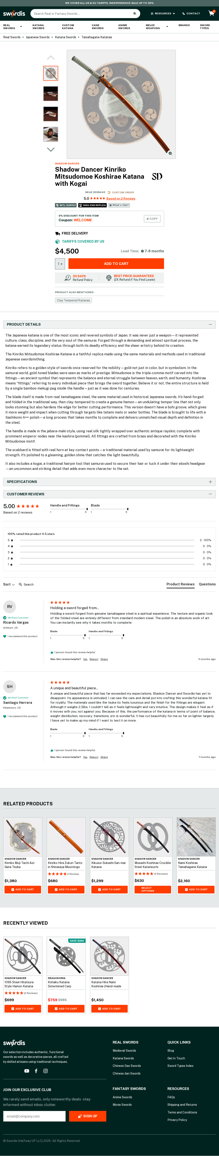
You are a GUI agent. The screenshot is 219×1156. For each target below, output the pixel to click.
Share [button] (104, 659)
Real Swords (9, 27)
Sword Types (205, 27)
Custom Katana (68, 27)
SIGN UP (90, 1116)
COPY (153, 218)
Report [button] (94, 659)
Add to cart (116, 263)
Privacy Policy (177, 1120)
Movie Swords (122, 1104)
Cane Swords (98, 27)
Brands (184, 25)
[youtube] (26, 1070)
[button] (51, 149)
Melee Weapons (153, 27)
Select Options (147, 889)
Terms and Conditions (182, 1112)
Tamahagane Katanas (96, 37)
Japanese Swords (38, 37)
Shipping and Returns (182, 1104)
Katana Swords (38, 27)
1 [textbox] (58, 264)
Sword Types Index (180, 1066)
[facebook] (36, 1070)
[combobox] (60, 263)
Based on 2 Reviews (121, 198)
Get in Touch (176, 1058)
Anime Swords (124, 27)
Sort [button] (7, 584)
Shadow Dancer (67, 163)
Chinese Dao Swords (127, 1066)
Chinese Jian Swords (127, 1073)
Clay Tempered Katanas (73, 300)
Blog (170, 1051)
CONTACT (193, 13)
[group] (25, 506)
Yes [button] (85, 659)
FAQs (171, 1097)
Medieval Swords (124, 1051)
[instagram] (45, 1070)
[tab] (181, 585)
